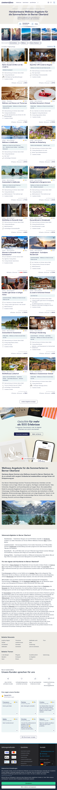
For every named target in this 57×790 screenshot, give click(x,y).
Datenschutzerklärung (6, 775)
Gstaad (3, 642)
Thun (36, 573)
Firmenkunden (24, 755)
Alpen (45, 540)
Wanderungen (10, 576)
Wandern (4, 657)
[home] (7, 2)
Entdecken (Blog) (25, 753)
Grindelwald (27, 581)
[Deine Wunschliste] (51, 2)
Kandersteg (47, 539)
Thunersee (18, 640)
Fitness (17, 659)
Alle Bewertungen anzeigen (28, 737)
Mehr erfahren (36, 434)
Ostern (31, 659)
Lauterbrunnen (12, 546)
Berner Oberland (14, 565)
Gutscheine (25, 2)
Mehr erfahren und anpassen (28, 787)
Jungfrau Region (6, 640)
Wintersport (15, 581)
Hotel (51, 565)
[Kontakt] (48, 2)
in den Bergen (5, 655)
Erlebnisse (18, 2)
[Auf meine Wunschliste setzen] (26, 50)
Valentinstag (46, 655)
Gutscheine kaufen (25, 751)
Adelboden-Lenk (34, 581)
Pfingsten (17, 655)
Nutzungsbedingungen (26, 761)
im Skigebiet (32, 657)
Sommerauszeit (25, 599)
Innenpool (18, 657)
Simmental (4, 588)
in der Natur (46, 566)
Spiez (30, 642)
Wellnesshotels (5, 598)
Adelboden (4, 646)
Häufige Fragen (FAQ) (26, 765)
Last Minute (33, 2)
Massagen (11, 606)
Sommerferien (7, 593)
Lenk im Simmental (34, 646)
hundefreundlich (33, 655)
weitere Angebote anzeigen (28, 401)
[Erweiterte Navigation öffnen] (38, 2)
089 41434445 (46, 756)
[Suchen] (54, 2)
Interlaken (32, 573)
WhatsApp (44, 753)
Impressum (24, 763)
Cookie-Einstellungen (26, 759)
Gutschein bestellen (22, 434)
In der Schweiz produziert (29, 458)
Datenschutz (24, 757)
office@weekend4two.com (47, 751)
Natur (3, 659)
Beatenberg (46, 586)
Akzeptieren (28, 783)
